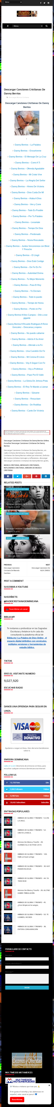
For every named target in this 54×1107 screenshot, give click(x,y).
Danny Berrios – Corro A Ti (27, 163)
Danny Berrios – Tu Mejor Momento (27, 279)
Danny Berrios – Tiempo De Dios (27, 228)
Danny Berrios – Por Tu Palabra (27, 216)
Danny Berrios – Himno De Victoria (27, 186)
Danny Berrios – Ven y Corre (27, 204)
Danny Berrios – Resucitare (27, 399)
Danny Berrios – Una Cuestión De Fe (27, 351)
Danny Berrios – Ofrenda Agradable (27, 168)
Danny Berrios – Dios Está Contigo (27, 261)
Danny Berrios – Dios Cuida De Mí (28, 192)
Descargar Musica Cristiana (19, 97)
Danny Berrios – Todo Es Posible (27, 210)
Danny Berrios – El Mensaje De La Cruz (27, 157)
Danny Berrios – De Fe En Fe (27, 267)
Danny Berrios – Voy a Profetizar (28, 369)
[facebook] (40, 3)
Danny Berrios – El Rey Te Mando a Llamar (28, 387)
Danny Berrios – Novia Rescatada (28, 240)
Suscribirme (17, 1099)
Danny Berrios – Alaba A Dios (27, 198)
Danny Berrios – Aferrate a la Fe (28, 345)
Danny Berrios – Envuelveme (27, 151)
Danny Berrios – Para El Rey (27, 285)
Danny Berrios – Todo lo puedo (27, 297)
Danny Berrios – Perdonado (28, 234)
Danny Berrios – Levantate (27, 222)
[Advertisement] (27, 58)
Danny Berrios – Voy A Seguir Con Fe (27, 363)
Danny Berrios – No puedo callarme (27, 333)
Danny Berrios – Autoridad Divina (27, 273)
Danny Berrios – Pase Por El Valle (28, 375)
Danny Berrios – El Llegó (27, 255)
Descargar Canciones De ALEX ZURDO (21, 504)
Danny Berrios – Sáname (27, 393)
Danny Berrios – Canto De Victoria (28, 411)
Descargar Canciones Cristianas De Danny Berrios (25, 528)
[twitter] (44, 3)
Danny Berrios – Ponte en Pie (28, 309)
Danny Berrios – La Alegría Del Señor (27, 180)
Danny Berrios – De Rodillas (27, 405)
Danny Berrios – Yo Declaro (28, 291)
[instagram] (48, 3)
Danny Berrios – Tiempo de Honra (28, 303)
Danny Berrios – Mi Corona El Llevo (27, 357)
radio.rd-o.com (10, 766)
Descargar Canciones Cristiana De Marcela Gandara (26, 553)
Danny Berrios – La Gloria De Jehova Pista (28, 381)
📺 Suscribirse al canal (17, 609)
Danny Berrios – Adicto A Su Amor (28, 339)
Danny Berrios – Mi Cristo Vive (27, 174)
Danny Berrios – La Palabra (28, 145)
